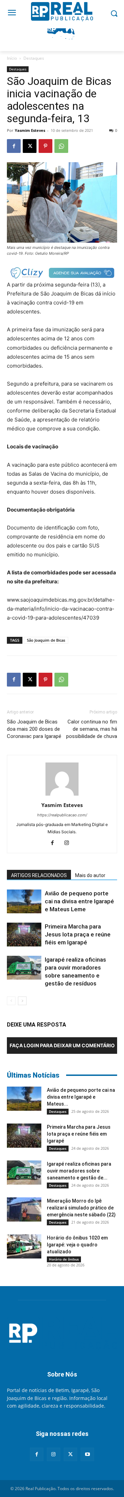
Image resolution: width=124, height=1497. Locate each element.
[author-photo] (62, 795)
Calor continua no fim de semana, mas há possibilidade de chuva (91, 729)
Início (12, 58)
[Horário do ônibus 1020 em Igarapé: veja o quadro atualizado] (24, 1246)
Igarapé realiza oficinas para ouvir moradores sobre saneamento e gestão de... (79, 1170)
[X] (30, 146)
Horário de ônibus (64, 1259)
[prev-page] (11, 1001)
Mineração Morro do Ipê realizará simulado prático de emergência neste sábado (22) (81, 1207)
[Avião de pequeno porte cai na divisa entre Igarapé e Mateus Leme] (24, 901)
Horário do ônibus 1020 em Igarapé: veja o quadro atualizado (77, 1244)
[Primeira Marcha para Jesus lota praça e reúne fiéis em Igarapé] (24, 934)
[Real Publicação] (62, 1334)
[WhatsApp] (61, 146)
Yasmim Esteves (30, 130)
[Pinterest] (45, 146)
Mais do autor (90, 875)
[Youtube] (87, 1454)
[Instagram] (69, 843)
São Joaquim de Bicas (46, 640)
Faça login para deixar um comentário (62, 1045)
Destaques (33, 58)
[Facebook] (14, 146)
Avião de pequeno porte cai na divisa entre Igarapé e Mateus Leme (79, 901)
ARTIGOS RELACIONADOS (39, 875)
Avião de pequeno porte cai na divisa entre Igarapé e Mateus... (81, 1097)
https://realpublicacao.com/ (62, 815)
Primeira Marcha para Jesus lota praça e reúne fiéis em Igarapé (78, 934)
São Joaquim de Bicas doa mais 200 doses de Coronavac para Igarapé (34, 729)
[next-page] (22, 1001)
